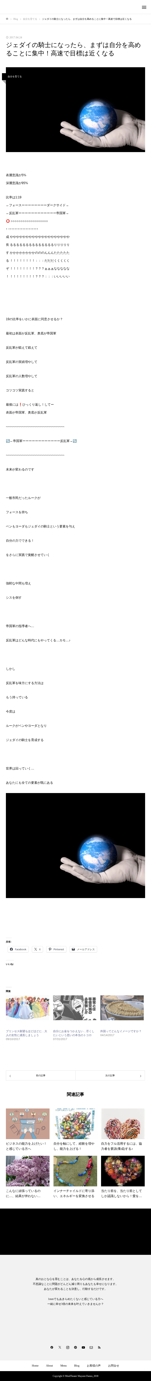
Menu (63, 1365)
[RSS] (99, 1347)
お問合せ (113, 1365)
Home (35, 1365)
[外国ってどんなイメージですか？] (122, 1007)
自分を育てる (15, 76)
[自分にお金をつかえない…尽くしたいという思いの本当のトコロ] (74, 1007)
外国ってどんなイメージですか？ (121, 1031)
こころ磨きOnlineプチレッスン (25, 1233)
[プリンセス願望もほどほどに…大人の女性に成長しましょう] (27, 1007)
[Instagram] (68, 1347)
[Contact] (91, 1347)
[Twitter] (60, 1347)
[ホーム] (7, 19)
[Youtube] (83, 1347)
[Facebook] (52, 1347)
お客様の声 (94, 1365)
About (49, 1365)
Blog (76, 1365)
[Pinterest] (75, 1347)
